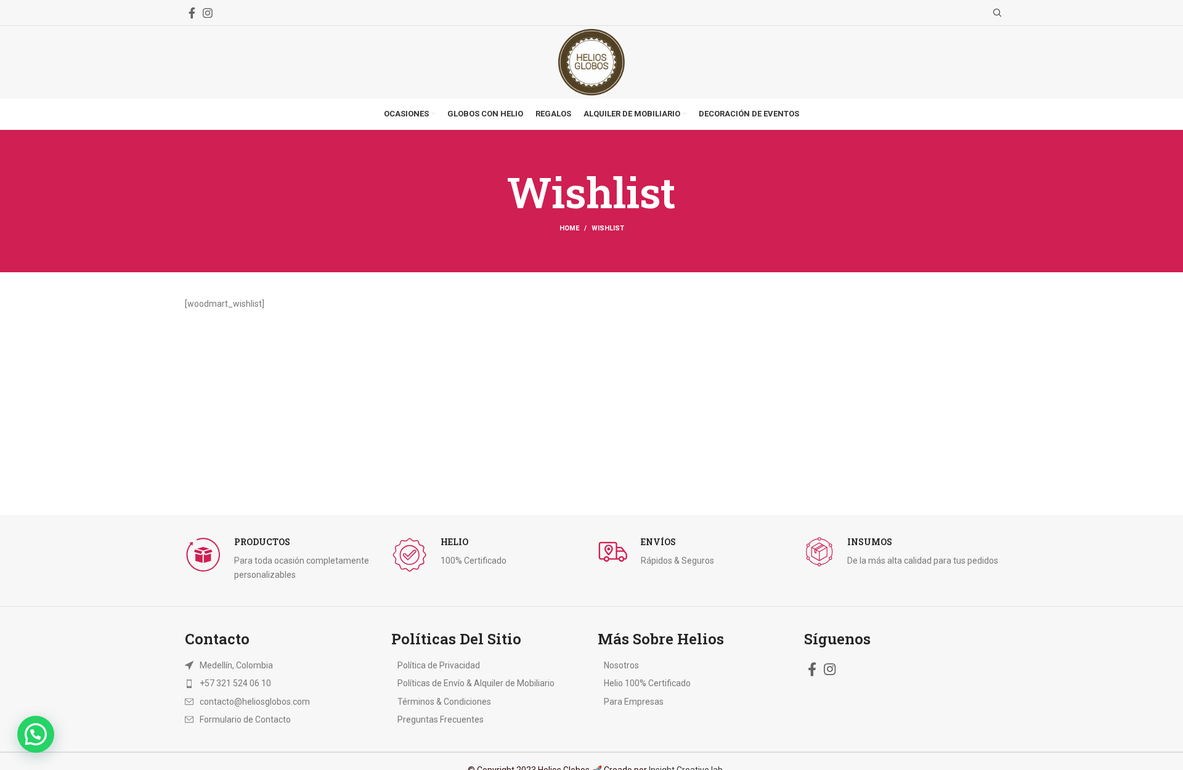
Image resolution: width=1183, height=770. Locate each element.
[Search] (995, 13)
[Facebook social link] (192, 13)
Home (569, 228)
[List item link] (266, 683)
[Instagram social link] (207, 13)
